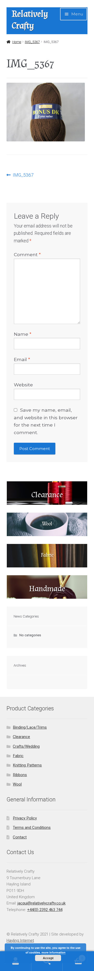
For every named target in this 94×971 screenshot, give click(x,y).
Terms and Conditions (32, 827)
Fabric (18, 755)
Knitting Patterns (27, 765)
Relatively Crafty (30, 20)
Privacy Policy (25, 818)
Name (22, 334)
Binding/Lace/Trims (30, 727)
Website (23, 384)
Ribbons (20, 774)
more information (54, 952)
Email (22, 359)
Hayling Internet (20, 940)
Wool (17, 784)
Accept (48, 958)
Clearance (21, 736)
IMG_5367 (32, 42)
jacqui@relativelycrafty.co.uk (41, 903)
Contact (20, 837)
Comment (27, 254)
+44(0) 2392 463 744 (44, 909)
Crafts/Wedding (26, 746)
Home (16, 42)
